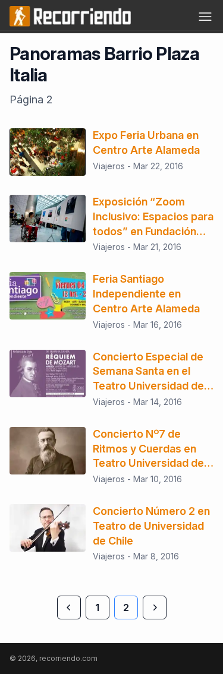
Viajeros (109, 166)
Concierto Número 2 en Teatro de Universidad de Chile (151, 526)
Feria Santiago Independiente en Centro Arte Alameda (146, 294)
